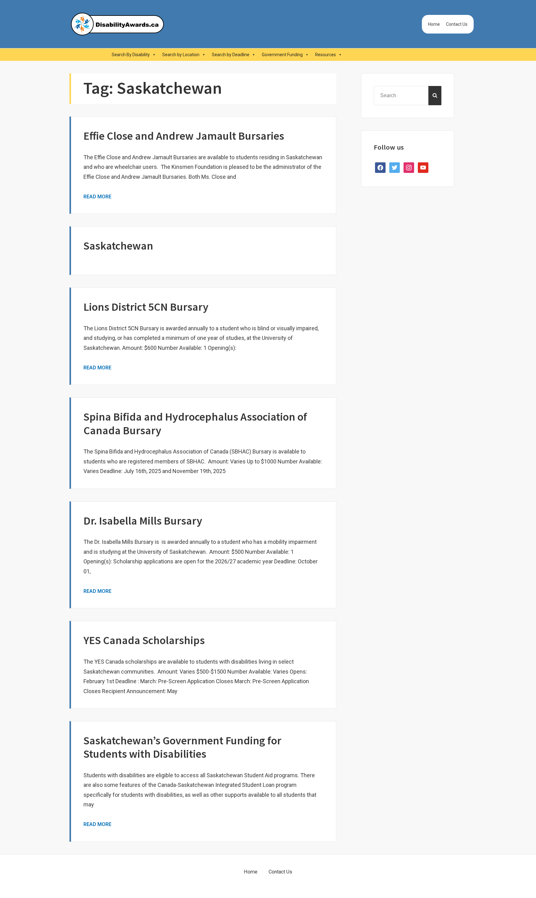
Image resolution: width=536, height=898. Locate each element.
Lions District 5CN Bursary (145, 307)
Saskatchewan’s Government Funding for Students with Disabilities (182, 747)
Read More (97, 197)
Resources (325, 54)
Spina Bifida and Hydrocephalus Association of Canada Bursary (195, 423)
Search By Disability (131, 54)
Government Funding (282, 54)
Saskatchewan (118, 246)
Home (434, 24)
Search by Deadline (230, 54)
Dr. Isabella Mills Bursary (142, 521)
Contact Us (456, 24)
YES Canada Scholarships (144, 640)
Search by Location (180, 54)
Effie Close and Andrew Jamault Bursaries (183, 136)
